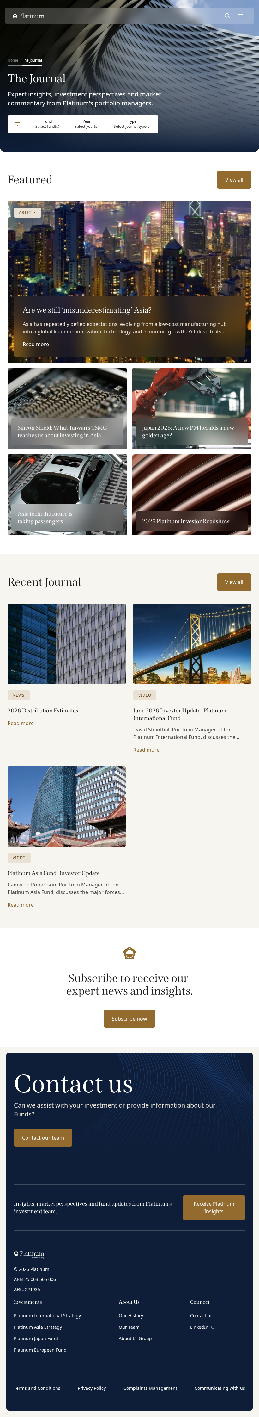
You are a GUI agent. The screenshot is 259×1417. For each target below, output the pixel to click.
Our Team (129, 1327)
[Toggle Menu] (240, 16)
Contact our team (43, 1137)
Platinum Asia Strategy (38, 1327)
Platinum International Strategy (47, 1316)
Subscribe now (129, 1018)
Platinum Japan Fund (36, 1338)
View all (234, 179)
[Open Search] (227, 16)
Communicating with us (220, 1388)
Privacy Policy (92, 1388)
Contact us (201, 1316)
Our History (131, 1316)
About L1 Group (135, 1338)
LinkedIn (199, 1327)
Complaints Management (150, 1388)
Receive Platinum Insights (214, 1207)
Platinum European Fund (40, 1350)
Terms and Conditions (37, 1388)
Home (13, 60)
